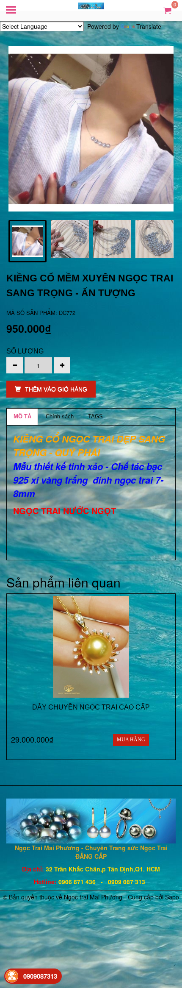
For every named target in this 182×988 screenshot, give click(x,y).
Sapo (172, 897)
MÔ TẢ (22, 416)
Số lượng (25, 351)
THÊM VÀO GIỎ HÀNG (56, 389)
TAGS (95, 416)
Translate (148, 26)
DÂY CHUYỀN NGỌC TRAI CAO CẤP (91, 707)
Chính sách (60, 416)
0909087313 (40, 976)
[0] (167, 10)
